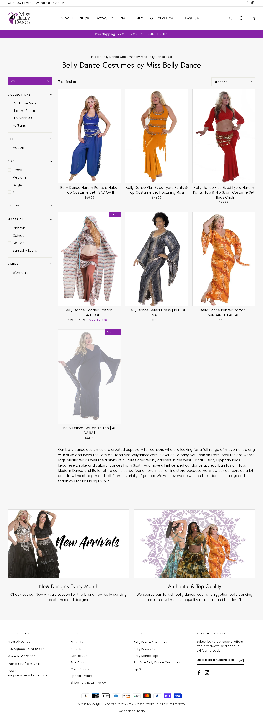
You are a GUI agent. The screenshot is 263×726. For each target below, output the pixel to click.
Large (17, 184)
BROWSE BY (105, 18)
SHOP (84, 18)
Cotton (19, 243)
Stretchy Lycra (25, 250)
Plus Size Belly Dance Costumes (157, 662)
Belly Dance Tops (146, 656)
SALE (125, 18)
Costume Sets (25, 103)
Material (16, 219)
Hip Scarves (23, 118)
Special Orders (82, 676)
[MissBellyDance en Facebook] (199, 672)
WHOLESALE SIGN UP (50, 3)
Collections (19, 95)
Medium (19, 177)
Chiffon (19, 228)
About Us (77, 642)
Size (11, 161)
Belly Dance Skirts (147, 649)
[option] (131, 34)
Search (76, 649)
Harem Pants (24, 111)
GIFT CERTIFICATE (163, 18)
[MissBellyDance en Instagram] (207, 672)
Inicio (95, 57)
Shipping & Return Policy (88, 683)
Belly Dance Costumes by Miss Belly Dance (133, 57)
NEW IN (67, 18)
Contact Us (79, 656)
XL (14, 192)
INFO (139, 18)
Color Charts (80, 669)
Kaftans (19, 125)
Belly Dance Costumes (150, 642)
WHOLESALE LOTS (19, 3)
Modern (19, 147)
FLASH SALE (192, 18)
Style (13, 139)
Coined (19, 235)
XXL (13, 81)
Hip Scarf (140, 669)
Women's (20, 272)
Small (17, 170)
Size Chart (78, 662)
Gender (14, 264)
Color (13, 205)
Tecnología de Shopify (131, 711)
